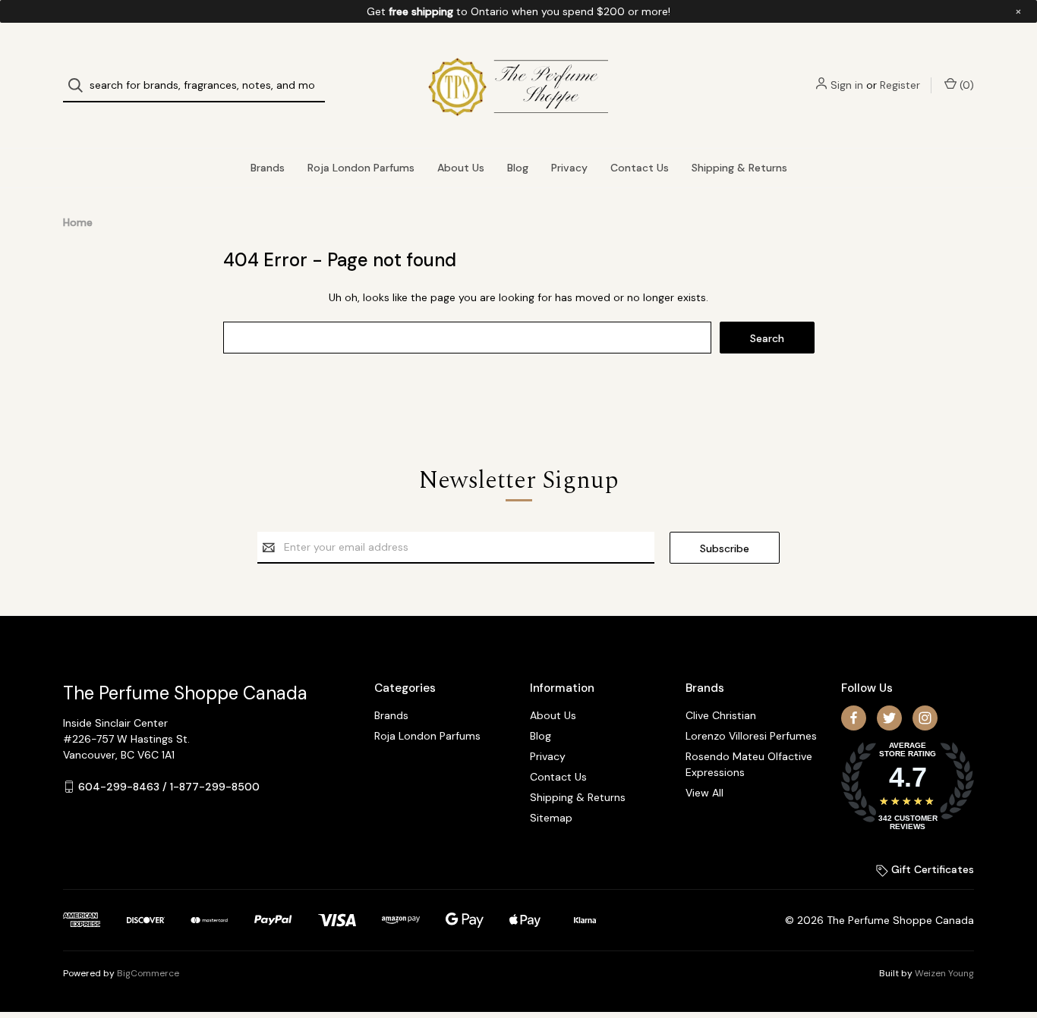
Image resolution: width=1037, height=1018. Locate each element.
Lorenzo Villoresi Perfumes (751, 736)
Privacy (569, 167)
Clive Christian (721, 715)
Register (900, 85)
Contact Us (639, 167)
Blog (517, 167)
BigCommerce (148, 973)
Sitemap (551, 818)
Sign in (847, 85)
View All (704, 793)
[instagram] (925, 718)
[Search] (80, 85)
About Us (460, 167)
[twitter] (889, 718)
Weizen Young (944, 973)
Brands (268, 167)
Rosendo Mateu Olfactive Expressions (749, 764)
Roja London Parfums (360, 167)
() (965, 85)
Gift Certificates (931, 869)
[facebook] (853, 718)
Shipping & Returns (739, 167)
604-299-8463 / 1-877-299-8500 (169, 786)
